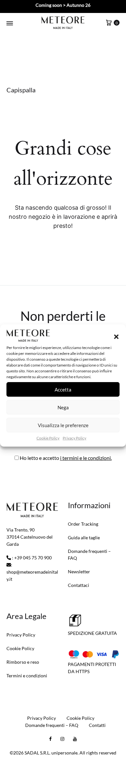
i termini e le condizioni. (86, 458)
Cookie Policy (48, 438)
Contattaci (78, 585)
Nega (63, 407)
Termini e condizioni (26, 675)
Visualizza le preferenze (63, 425)
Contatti (97, 725)
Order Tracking (83, 524)
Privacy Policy (74, 438)
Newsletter (79, 571)
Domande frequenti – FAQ (89, 554)
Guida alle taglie (84, 537)
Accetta (63, 389)
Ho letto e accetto (65, 458)
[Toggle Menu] (9, 23)
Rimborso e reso (22, 662)
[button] (116, 336)
